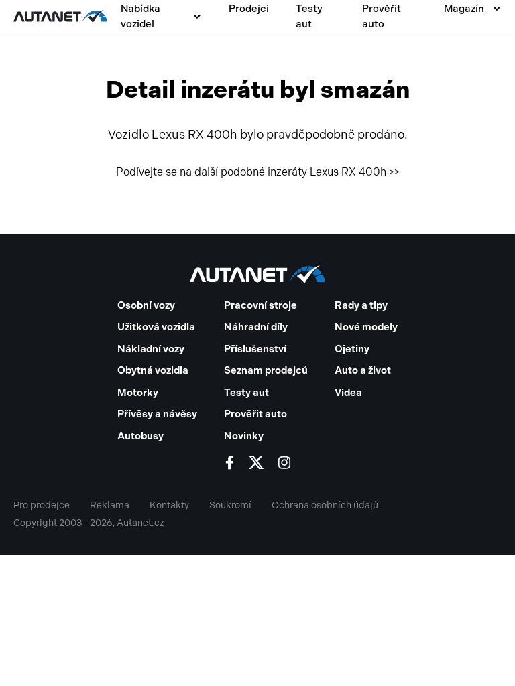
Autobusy (140, 436)
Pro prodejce (41, 505)
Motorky (137, 393)
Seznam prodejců (266, 370)
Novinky (244, 436)
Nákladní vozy (150, 349)
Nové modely (366, 327)
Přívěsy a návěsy (157, 414)
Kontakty (169, 505)
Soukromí (230, 505)
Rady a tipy (361, 305)
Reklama (109, 505)
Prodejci (249, 9)
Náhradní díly (256, 327)
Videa (348, 393)
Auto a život (363, 370)
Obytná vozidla (152, 370)
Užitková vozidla (156, 327)
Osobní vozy (146, 305)
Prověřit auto (381, 16)
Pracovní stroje (260, 305)
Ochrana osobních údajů (325, 505)
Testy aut (309, 16)
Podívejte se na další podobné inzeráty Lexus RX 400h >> (258, 171)
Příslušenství (255, 349)
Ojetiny (352, 349)
